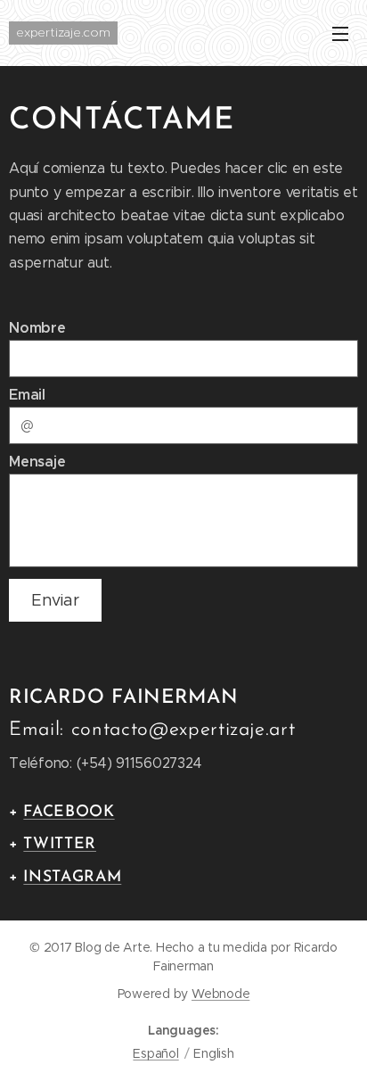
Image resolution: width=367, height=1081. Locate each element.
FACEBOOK (68, 812)
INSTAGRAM (72, 877)
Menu (340, 33)
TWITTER (59, 844)
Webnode (220, 994)
